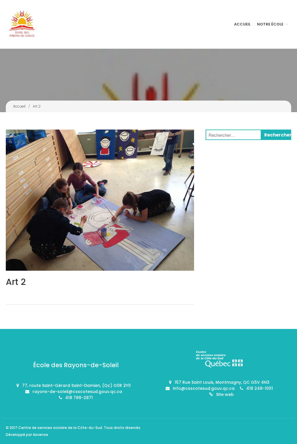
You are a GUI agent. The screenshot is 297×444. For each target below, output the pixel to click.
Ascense (40, 434)
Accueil (242, 24)
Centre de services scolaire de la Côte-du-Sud (60, 427)
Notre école (270, 24)
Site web (225, 394)
